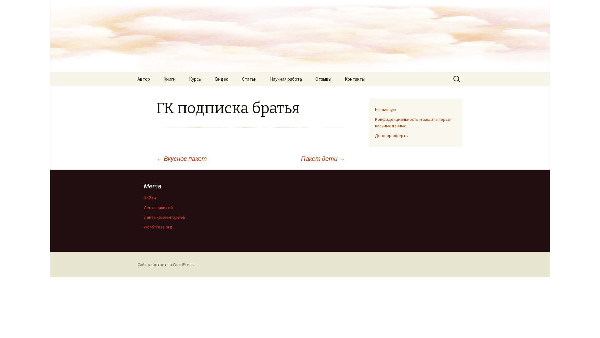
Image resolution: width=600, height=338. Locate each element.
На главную (385, 109)
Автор (144, 79)
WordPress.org (158, 227)
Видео (221, 79)
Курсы (195, 79)
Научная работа (286, 79)
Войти (150, 198)
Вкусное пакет (181, 158)
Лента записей (158, 207)
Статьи (249, 79)
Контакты (355, 79)
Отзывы (323, 79)
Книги (169, 79)
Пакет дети (323, 158)
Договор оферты (391, 135)
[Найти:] (457, 79)
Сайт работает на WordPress (166, 264)
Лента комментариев (164, 217)
